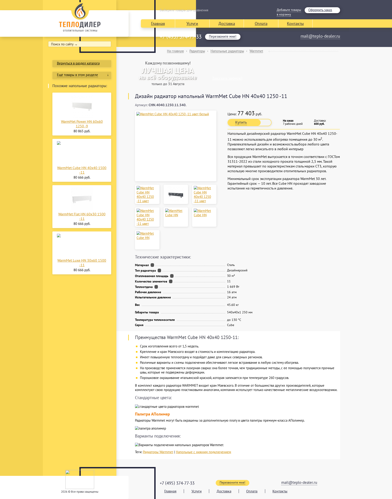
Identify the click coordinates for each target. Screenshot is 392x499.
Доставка (226, 23)
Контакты (295, 23)
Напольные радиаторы (227, 51)
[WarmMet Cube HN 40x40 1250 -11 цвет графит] (175, 194)
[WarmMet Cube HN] (175, 213)
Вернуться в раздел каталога (78, 63)
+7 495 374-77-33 (180, 37)
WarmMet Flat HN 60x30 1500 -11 (81, 216)
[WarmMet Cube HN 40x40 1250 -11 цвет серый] (204, 194)
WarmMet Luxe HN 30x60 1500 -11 (81, 262)
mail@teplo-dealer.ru (320, 36)
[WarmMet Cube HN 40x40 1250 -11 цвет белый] (175, 114)
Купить (241, 122)
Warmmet (256, 51)
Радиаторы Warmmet (158, 452)
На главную (175, 51)
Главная (158, 23)
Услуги (192, 23)
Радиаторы (197, 51)
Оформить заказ (320, 10)
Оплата (261, 23)
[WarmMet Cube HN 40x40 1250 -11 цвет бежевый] (147, 194)
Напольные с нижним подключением (203, 452)
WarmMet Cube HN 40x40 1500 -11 (81, 170)
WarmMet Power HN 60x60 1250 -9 (82, 123)
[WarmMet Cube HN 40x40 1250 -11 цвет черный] (147, 217)
